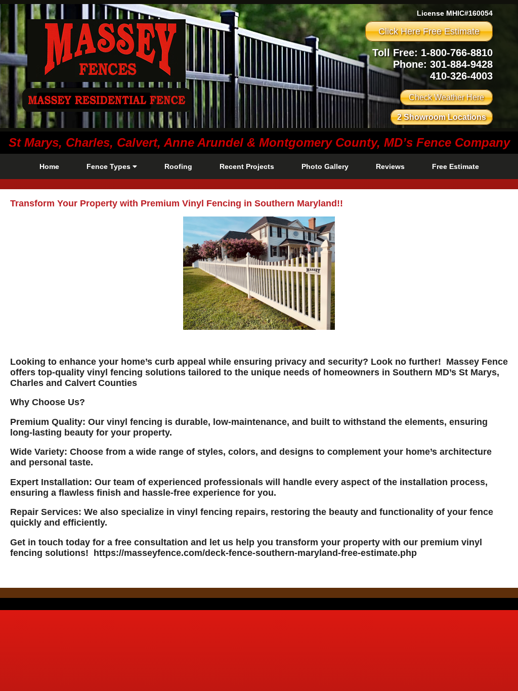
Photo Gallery (325, 166)
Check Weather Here (446, 97)
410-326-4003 (461, 75)
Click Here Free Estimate (429, 31)
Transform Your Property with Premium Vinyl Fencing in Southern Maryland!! (176, 203)
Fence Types (110, 166)
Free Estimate (455, 166)
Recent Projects (247, 166)
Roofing (178, 166)
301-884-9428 (461, 64)
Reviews (390, 166)
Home (49, 166)
